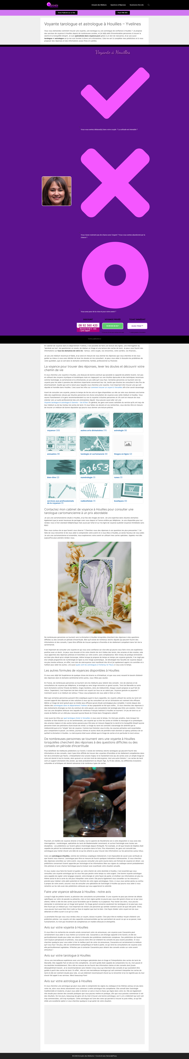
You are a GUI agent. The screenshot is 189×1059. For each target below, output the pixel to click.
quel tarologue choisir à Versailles (77, 718)
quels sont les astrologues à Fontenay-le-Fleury (95, 665)
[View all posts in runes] (128, 467)
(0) (120, 501)
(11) (94, 430)
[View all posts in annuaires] (61, 443)
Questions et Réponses (118, 5)
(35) (53, 430)
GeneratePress (111, 1056)
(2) (123, 454)
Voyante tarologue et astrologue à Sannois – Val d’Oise (66, 402)
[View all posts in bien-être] (61, 467)
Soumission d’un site (137, 5)
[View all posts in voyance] (61, 420)
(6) (94, 454)
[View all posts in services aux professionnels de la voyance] (61, 490)
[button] (149, 5)
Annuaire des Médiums (99, 5)
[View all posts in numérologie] (94, 467)
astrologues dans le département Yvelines (70, 705)
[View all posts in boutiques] (128, 490)
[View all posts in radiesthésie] (94, 490)
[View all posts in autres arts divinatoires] (94, 420)
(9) (120, 430)
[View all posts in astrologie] (128, 420)
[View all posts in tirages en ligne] (128, 443)
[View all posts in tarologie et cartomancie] (94, 443)
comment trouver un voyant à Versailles (106, 387)
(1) (88, 477)
